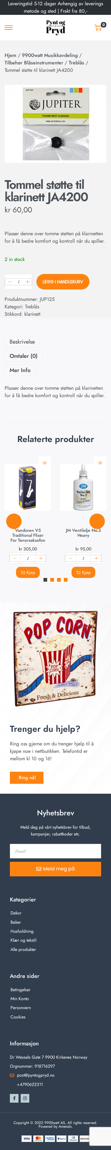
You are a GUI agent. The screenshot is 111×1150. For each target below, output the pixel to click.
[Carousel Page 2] (52, 580)
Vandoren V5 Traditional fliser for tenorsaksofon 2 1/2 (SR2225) (27, 537)
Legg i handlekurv (63, 282)
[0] (98, 27)
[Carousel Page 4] (66, 580)
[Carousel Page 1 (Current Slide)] (45, 580)
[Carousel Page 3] (59, 580)
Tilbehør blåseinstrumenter (34, 62)
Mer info (20, 370)
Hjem (10, 55)
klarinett (32, 314)
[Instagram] (25, 1098)
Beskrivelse (22, 342)
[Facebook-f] (14, 1098)
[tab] (55, 341)
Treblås (76, 62)
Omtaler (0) (24, 356)
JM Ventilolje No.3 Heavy (83, 532)
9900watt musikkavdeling (50, 55)
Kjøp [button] (31, 572)
